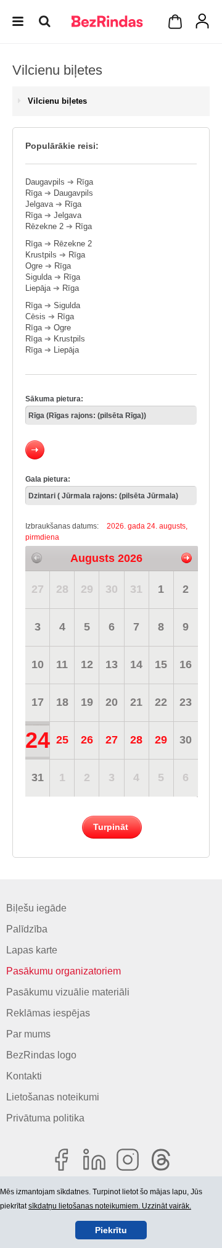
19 (87, 702)
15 (161, 664)
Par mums (28, 1034)
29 (87, 589)
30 (111, 589)
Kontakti (24, 1076)
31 (136, 589)
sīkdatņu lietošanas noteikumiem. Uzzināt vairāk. (109, 1206)
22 (161, 702)
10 (37, 664)
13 (111, 664)
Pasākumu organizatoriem (63, 971)
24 (37, 740)
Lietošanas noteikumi (52, 1097)
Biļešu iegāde (36, 908)
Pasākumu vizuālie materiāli (68, 992)
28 (62, 589)
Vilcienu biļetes (57, 101)
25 (62, 740)
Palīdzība (26, 929)
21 (136, 702)
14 (136, 664)
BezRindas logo (41, 1055)
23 (185, 702)
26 (87, 740)
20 (111, 702)
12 (87, 664)
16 (185, 664)
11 (62, 664)
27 (37, 589)
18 (62, 702)
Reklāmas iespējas (48, 1013)
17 (37, 702)
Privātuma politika (45, 1118)
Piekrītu (111, 1230)
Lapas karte (31, 950)
